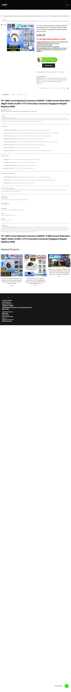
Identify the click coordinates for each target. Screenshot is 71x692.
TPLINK (65, 78)
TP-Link (41, 83)
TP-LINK (62, 78)
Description (5, 94)
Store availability (41, 72)
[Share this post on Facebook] (38, 88)
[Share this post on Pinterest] (54, 88)
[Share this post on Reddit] (44, 88)
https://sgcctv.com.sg (6, 220)
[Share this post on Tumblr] (51, 88)
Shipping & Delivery (22, 94)
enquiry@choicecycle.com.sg (11, 307)
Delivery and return (52, 72)
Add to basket (48, 65)
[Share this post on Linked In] (48, 88)
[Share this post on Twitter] (41, 88)
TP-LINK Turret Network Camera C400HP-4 (52, 81)
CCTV (4, 19)
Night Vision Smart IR (55, 79)
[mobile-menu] (69, 5)
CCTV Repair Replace (56, 78)
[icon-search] (66, 5)
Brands (13, 94)
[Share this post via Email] (67, 88)
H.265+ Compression (46, 79)
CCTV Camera (48, 78)
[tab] (5, 94)
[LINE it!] (61, 88)
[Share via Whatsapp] (64, 88)
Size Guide (61, 72)
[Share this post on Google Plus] (58, 88)
